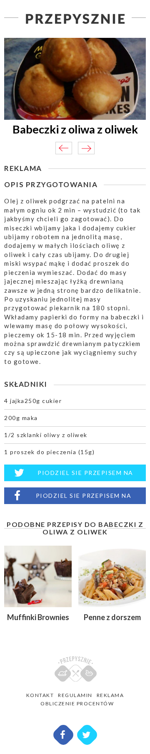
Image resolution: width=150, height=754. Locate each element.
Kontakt (40, 695)
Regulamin (75, 695)
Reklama (110, 695)
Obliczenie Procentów (77, 703)
